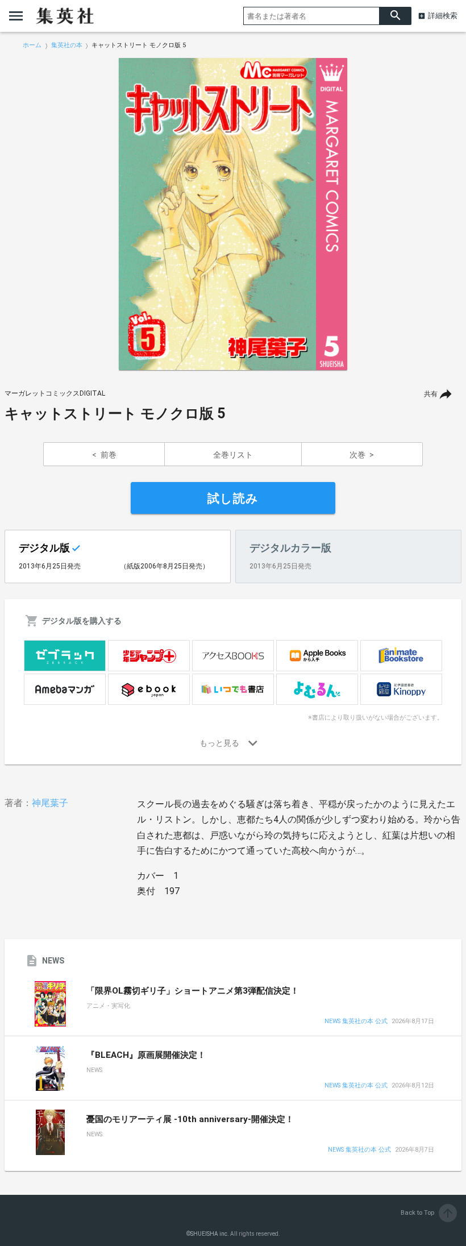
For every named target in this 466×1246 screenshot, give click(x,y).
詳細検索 (442, 15)
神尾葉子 (50, 803)
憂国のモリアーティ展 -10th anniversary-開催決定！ (190, 1119)
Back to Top (428, 1212)
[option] (233, 214)
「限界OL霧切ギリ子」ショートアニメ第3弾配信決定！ (192, 991)
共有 (431, 394)
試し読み (233, 498)
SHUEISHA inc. (209, 1234)
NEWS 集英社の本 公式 (356, 1022)
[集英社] (64, 16)
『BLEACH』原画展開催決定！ (146, 1055)
